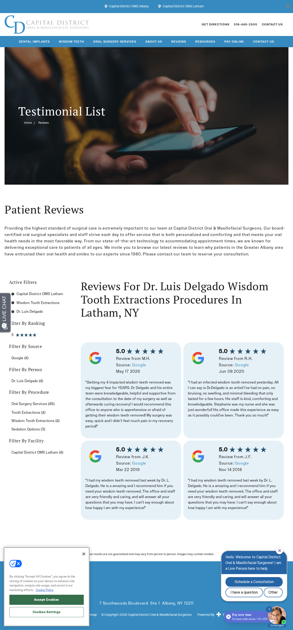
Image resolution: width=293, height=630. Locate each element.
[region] (47, 586)
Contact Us (272, 24)
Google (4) (19, 358)
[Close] (84, 554)
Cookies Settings (47, 612)
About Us (153, 42)
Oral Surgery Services (114, 42)
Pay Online (234, 42)
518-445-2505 (245, 24)
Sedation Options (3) (28, 429)
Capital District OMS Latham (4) (37, 452)
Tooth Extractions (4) (28, 412)
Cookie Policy (45, 590)
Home (28, 123)
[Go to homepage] (97, 24)
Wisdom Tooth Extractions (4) (35, 420)
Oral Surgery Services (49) (32, 403)
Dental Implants (34, 42)
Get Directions (215, 24)
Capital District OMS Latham (183, 6)
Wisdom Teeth (71, 42)
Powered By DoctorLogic (219, 615)
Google (139, 365)
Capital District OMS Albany (129, 6)
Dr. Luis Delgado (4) (27, 380)
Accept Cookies (46, 600)
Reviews (178, 42)
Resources (205, 42)
